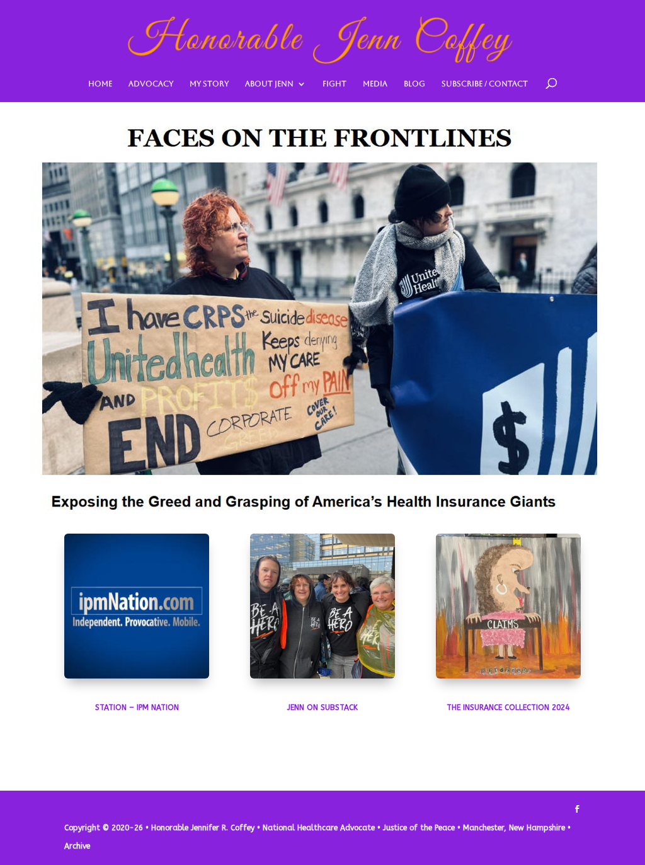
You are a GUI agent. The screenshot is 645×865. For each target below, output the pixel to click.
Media (375, 83)
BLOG (414, 83)
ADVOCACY (150, 83)
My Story (209, 83)
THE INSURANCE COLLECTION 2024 (508, 707)
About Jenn (269, 83)
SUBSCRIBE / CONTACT (485, 83)
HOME (100, 83)
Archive (77, 846)
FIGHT (334, 83)
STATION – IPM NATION (137, 707)
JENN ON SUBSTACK (322, 707)
